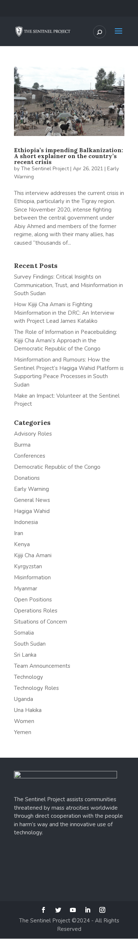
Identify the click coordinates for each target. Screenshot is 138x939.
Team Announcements (42, 666)
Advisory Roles (33, 433)
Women (24, 721)
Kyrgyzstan (28, 566)
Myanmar (25, 588)
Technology (28, 677)
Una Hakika (28, 710)
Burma (22, 444)
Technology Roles (36, 688)
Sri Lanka (25, 655)
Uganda (23, 699)
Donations (27, 478)
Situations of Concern (40, 621)
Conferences (29, 456)
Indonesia (26, 522)
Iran (18, 533)
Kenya (22, 544)
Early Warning (31, 489)
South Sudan (30, 643)
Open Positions (33, 599)
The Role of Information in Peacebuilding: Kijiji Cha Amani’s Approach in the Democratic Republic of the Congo (65, 340)
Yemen (22, 732)
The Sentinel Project (45, 168)
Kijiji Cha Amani (33, 555)
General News (32, 500)
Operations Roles (35, 610)
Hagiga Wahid (32, 511)
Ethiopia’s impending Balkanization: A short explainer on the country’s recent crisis (68, 155)
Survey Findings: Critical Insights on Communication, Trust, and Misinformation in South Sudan (68, 285)
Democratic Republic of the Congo (57, 467)
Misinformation (32, 577)
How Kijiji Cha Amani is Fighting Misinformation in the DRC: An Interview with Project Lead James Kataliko (64, 313)
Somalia (24, 632)
